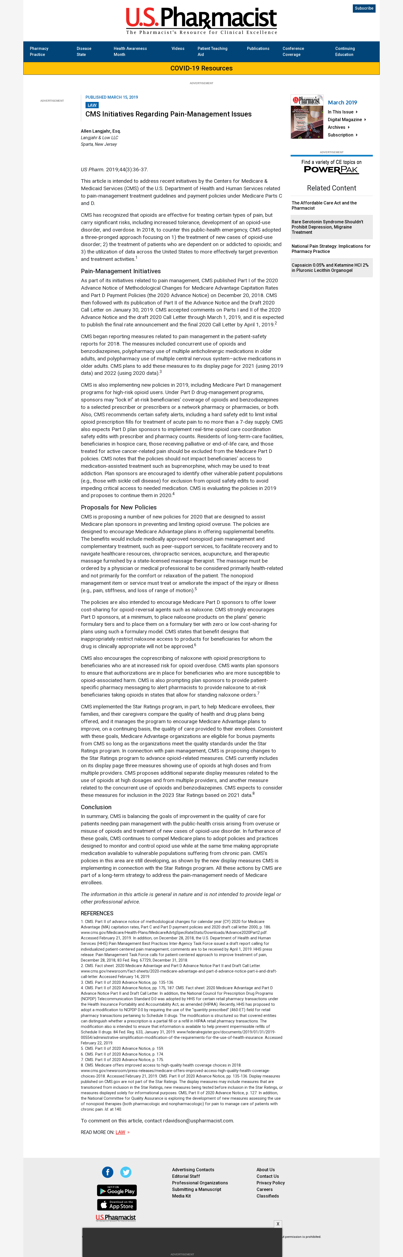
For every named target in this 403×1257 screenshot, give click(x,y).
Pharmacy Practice (39, 51)
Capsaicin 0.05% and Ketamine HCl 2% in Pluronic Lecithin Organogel (330, 268)
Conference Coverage (293, 51)
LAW (92, 104)
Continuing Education (345, 51)
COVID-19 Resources (202, 68)
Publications (258, 48)
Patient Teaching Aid (213, 51)
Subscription (340, 135)
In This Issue (340, 112)
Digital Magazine (345, 119)
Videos (178, 48)
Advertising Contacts (193, 1169)
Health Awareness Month (130, 51)
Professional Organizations (200, 1182)
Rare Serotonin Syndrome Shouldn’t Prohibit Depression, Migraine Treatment (327, 227)
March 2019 (342, 102)
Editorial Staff (186, 1176)
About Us (266, 1169)
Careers (265, 1189)
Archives (336, 127)
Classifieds (268, 1196)
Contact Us (268, 1176)
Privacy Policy (271, 1182)
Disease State (84, 51)
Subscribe (364, 8)
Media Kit (181, 1196)
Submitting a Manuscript (196, 1189)
